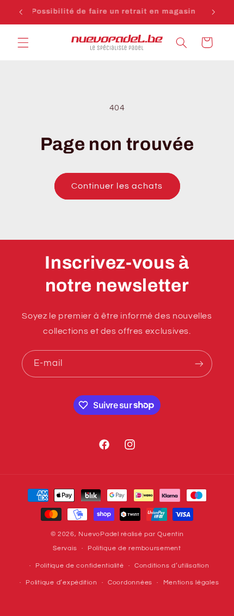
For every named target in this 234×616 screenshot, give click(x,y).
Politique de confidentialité (79, 566)
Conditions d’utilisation (172, 566)
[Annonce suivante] (213, 12)
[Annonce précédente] (21, 12)
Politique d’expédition (61, 583)
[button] (22, 42)
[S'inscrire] (199, 363)
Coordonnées (130, 583)
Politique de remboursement (134, 548)
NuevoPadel (98, 534)
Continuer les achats (117, 186)
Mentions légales (191, 583)
